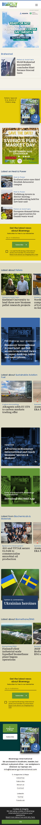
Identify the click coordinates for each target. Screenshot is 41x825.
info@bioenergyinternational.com (20, 769)
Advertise (20, 778)
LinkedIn (20, 794)
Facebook (20, 800)
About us (20, 785)
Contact (20, 788)
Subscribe (10, 737)
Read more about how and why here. (20, 817)
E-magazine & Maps (20, 775)
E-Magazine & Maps (10, 728)
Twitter (21, 797)
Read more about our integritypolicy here (24, 254)
